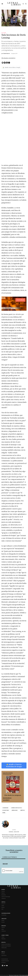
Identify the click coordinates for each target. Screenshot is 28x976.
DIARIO (3, 889)
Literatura (3, 898)
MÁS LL (3, 951)
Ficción (2, 922)
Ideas (2, 929)
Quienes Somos (4, 959)
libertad (22, 810)
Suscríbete (6, 800)
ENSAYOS (3, 925)
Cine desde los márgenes (12, 795)
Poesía (2, 920)
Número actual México (6, 944)
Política (3, 893)
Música (2, 907)
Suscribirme (3, 955)
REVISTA (3, 942)
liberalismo (15, 810)
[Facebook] (3, 63)
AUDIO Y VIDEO (5, 935)
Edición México (7, 798)
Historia (3, 927)
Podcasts (3, 938)
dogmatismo (5, 810)
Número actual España (6, 946)
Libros (2, 905)
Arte (2, 909)
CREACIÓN (3, 918)
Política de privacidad (23, 975)
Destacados (3, 947)
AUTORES (18, 843)
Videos (2, 937)
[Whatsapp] (9, 63)
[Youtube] (7, 965)
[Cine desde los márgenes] (12, 785)
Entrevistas (3, 915)
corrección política (16, 807)
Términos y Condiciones (14, 975)
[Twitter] (5, 63)
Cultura (3, 32)
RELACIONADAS (6, 843)
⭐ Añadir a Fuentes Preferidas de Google (14, 765)
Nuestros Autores (5, 960)
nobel (3, 812)
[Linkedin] (7, 63)
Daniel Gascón (14, 831)
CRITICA (3, 902)
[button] (3, 3)
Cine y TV (3, 903)
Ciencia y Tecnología (5, 896)
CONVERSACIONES (5, 913)
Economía (3, 894)
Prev (3, 786)
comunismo (5, 807)
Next (22, 786)
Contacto (3, 962)
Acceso (3, 953)
